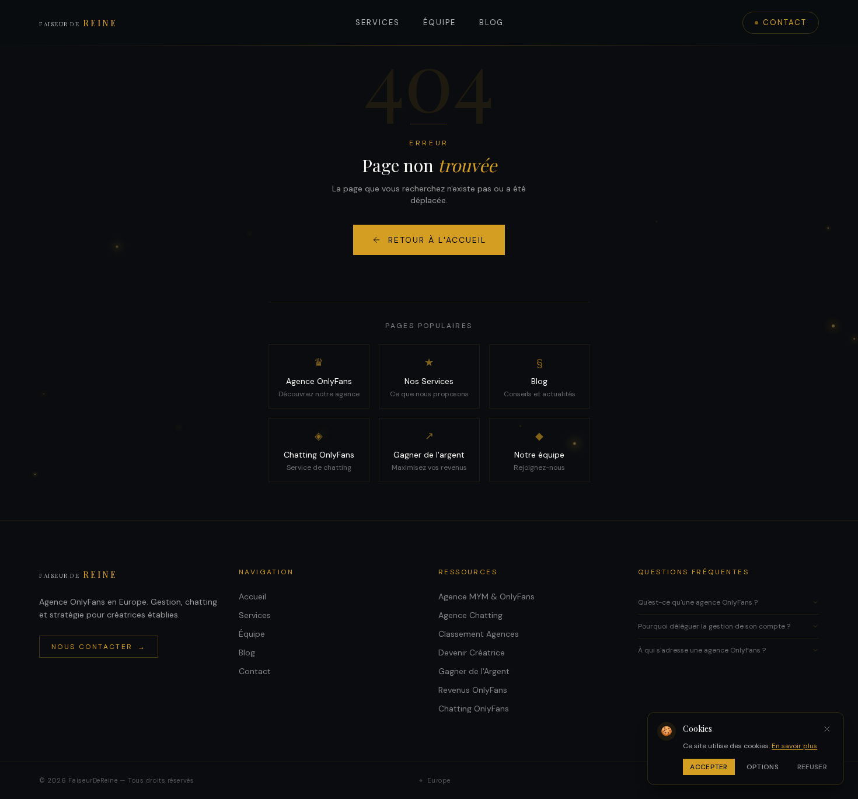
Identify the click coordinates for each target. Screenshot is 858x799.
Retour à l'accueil (437, 240)
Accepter (708, 767)
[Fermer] (827, 729)
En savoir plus (794, 746)
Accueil (252, 596)
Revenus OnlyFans (472, 690)
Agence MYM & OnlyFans (486, 596)
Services (377, 22)
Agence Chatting (470, 615)
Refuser (812, 767)
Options (763, 767)
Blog (491, 22)
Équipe (439, 22)
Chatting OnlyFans (473, 708)
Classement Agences (478, 634)
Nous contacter (98, 646)
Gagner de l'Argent (474, 671)
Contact (785, 22)
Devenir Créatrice (471, 652)
